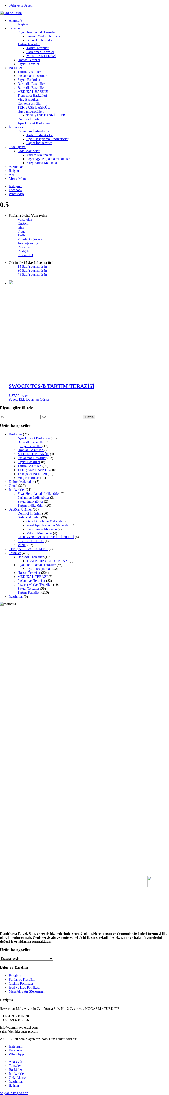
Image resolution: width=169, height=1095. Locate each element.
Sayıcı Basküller (29, 462)
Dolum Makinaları (21, 482)
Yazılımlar (16, 596)
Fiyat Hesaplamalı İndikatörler (39, 493)
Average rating (28, 243)
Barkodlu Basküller (31, 442)
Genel (13, 485)
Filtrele (89, 416)
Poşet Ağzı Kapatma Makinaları (48, 525)
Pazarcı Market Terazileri (35, 584)
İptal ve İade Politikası (24, 987)
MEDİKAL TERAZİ (33, 576)
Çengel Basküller (30, 446)
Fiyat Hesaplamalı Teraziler (37, 565)
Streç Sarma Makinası (41, 529)
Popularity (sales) (30, 239)
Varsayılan (25, 219)
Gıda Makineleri (29, 517)
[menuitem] (89, 22)
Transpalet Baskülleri (32, 474)
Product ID (25, 255)
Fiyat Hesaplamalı (38, 569)
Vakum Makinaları (39, 533)
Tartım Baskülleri (30, 466)
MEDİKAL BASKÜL (33, 454)
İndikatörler (17, 489)
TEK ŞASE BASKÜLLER (28, 549)
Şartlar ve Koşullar (22, 979)
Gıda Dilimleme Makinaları (45, 521)
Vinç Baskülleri (28, 478)
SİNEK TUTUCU (31, 541)
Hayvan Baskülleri (31, 450)
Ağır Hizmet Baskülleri (34, 438)
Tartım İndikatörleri (31, 505)
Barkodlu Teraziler (31, 557)
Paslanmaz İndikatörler (33, 131)
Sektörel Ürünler (20, 509)
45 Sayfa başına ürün (32, 274)
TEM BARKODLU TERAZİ (47, 561)
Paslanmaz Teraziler (31, 580)
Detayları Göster (37, 399)
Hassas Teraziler (29, 573)
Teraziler (15, 553)
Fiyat (21, 231)
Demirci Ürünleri (29, 513)
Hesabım (15, 975)
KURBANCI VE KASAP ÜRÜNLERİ (46, 537)
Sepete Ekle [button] (17, 399)
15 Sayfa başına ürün (32, 266)
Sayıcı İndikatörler (30, 501)
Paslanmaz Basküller (32, 458)
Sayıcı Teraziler (28, 588)
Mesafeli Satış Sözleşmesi (26, 991)
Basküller (15, 434)
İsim (21, 227)
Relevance (25, 247)
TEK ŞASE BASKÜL (34, 470)
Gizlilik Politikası (21, 983)
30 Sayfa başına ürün (32, 270)
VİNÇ (22, 545)
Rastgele (23, 251)
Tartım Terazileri (29, 592)
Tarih (21, 235)
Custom (23, 223)
